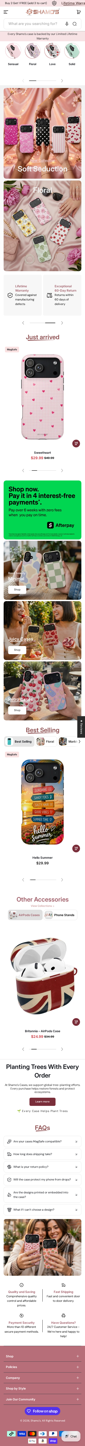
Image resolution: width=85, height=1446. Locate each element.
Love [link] (52, 64)
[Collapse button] (42, 1141)
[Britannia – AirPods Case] (42, 975)
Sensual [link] (13, 64)
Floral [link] (32, 64)
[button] (78, 12)
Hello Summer (42, 857)
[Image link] (13, 57)
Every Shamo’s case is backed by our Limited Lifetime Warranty (42, 36)
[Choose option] (76, 443)
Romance (42, 452)
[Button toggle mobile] (6, 12)
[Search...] (74, 23)
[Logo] (43, 12)
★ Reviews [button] (81, 727)
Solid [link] (72, 64)
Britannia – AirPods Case (42, 1031)
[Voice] (66, 23)
